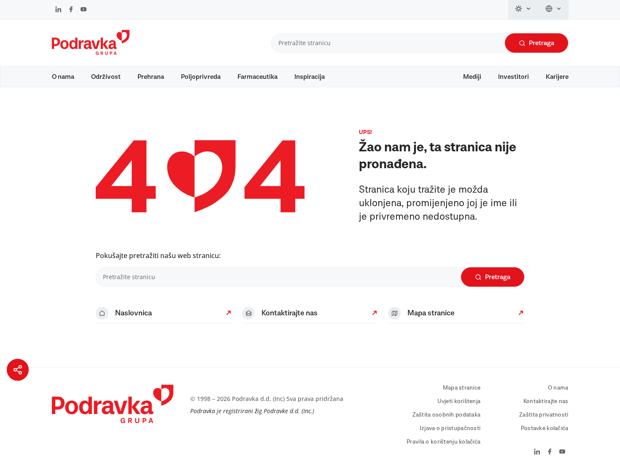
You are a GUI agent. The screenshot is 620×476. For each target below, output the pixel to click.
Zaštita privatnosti (543, 415)
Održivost (106, 76)
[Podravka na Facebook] (71, 10)
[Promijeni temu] (523, 9)
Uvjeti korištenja (459, 401)
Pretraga (541, 43)
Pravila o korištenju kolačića (443, 442)
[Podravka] (90, 52)
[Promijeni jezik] (554, 9)
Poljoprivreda (201, 76)
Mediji (472, 76)
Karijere (557, 76)
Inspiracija (309, 76)
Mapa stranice (462, 388)
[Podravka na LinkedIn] (58, 10)
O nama (63, 76)
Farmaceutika (257, 76)
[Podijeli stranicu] (18, 370)
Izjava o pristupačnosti (450, 428)
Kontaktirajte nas (546, 401)
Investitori (513, 76)
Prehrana (150, 76)
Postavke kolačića (545, 428)
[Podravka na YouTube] (83, 10)
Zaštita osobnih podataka (446, 415)
